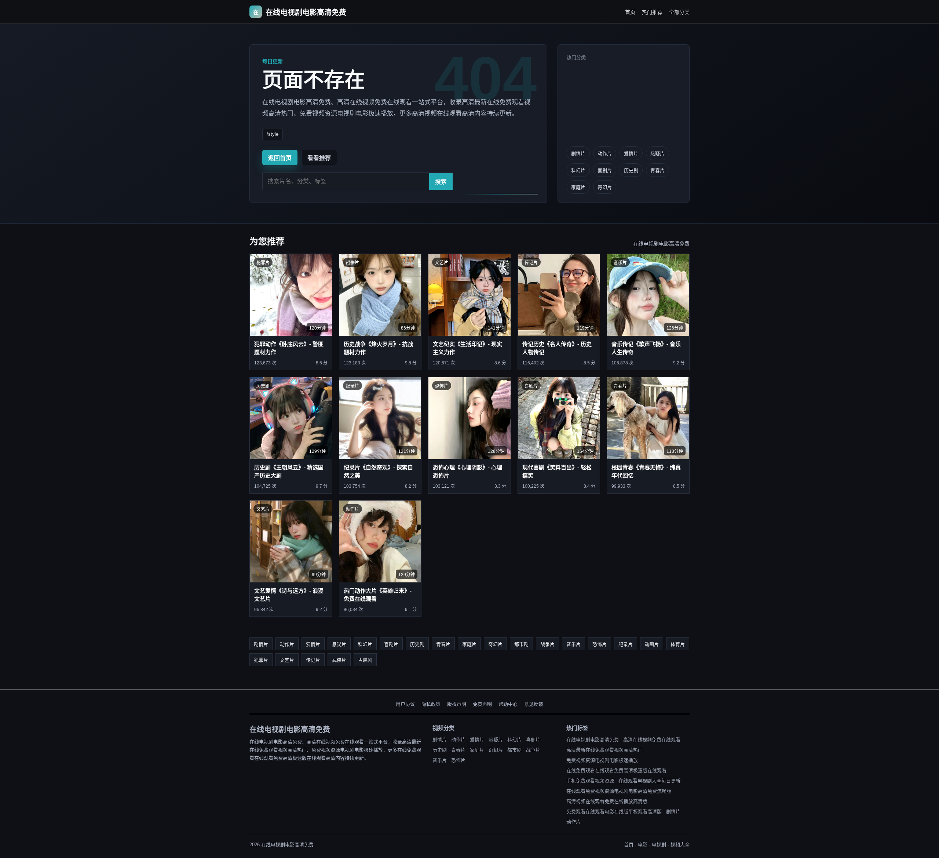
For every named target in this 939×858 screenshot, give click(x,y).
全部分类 (679, 12)
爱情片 (631, 153)
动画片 (651, 644)
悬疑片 (657, 153)
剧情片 (578, 153)
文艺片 (287, 660)
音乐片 (573, 644)
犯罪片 (261, 660)
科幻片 (578, 170)
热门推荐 (652, 12)
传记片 (313, 660)
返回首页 (280, 158)
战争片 (547, 644)
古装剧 (365, 660)
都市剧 (521, 644)
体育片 (678, 644)
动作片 (605, 153)
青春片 (657, 170)
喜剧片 (605, 170)
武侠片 (339, 660)
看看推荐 (319, 158)
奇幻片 (605, 187)
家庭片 (578, 187)
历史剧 (631, 170)
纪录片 (625, 644)
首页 (630, 12)
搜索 (441, 182)
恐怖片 (599, 644)
